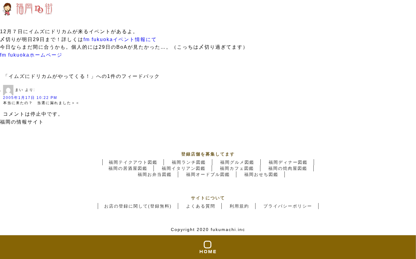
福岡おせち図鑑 (261, 174)
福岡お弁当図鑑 (155, 174)
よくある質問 (200, 206)
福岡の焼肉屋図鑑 (287, 168)
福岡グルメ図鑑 (237, 162)
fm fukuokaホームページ (31, 55)
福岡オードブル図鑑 (208, 174)
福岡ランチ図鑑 (189, 162)
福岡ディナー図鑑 (288, 162)
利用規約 (239, 206)
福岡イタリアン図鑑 (184, 168)
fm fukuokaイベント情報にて (120, 39)
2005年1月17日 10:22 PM (30, 98)
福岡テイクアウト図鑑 (133, 162)
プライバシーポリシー (287, 206)
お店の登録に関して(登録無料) (138, 206)
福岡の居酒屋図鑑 (127, 168)
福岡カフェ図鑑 (237, 168)
